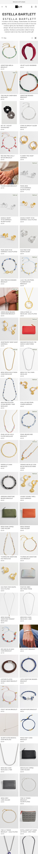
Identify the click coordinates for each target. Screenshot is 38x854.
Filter (5, 38)
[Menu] (2, 7)
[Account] (32, 7)
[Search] (6, 7)
